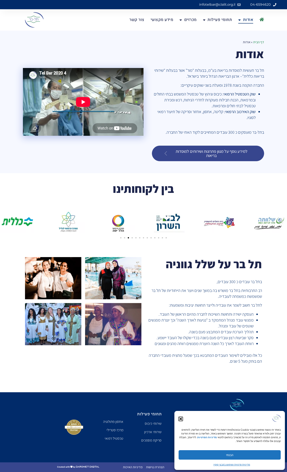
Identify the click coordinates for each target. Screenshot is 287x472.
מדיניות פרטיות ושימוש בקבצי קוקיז (231, 464)
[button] (181, 419)
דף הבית (258, 42)
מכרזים (190, 20)
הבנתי (229, 455)
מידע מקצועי (162, 20)
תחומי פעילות (220, 20)
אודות (248, 20)
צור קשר (136, 20)
